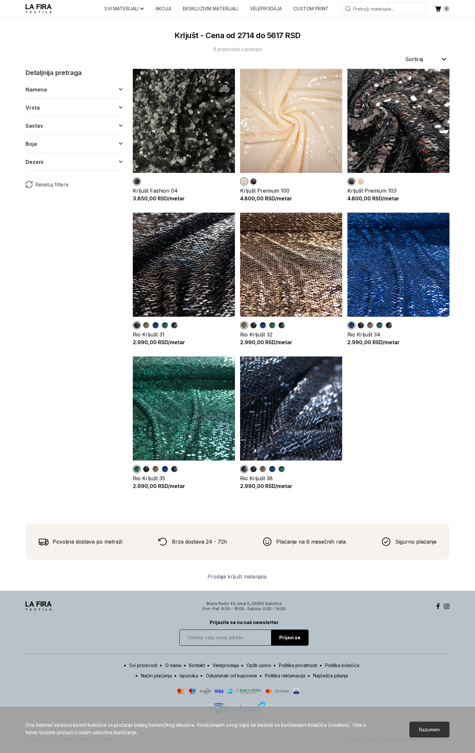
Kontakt (197, 665)
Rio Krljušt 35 (149, 478)
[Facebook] (438, 606)
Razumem (429, 729)
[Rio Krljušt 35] (165, 325)
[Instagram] (446, 606)
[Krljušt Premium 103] (253, 181)
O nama (173, 665)
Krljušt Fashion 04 (155, 190)
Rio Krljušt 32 (256, 334)
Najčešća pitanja (330, 675)
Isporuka (189, 675)
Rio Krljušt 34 (363, 334)
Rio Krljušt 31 (148, 334)
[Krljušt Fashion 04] (137, 181)
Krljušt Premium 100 (265, 190)
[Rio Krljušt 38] (174, 325)
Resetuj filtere (52, 184)
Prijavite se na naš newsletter (244, 622)
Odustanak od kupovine (231, 675)
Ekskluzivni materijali (210, 8)
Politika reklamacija (285, 675)
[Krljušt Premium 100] (244, 181)
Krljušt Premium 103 (371, 190)
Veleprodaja (266, 8)
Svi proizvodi (143, 665)
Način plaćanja (156, 675)
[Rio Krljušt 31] (137, 325)
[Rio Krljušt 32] (146, 325)
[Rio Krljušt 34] (156, 325)
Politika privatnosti (298, 665)
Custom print (311, 8)
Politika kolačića (342, 665)
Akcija (163, 8)
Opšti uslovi (259, 665)
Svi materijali (122, 8)
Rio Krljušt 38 (256, 478)
